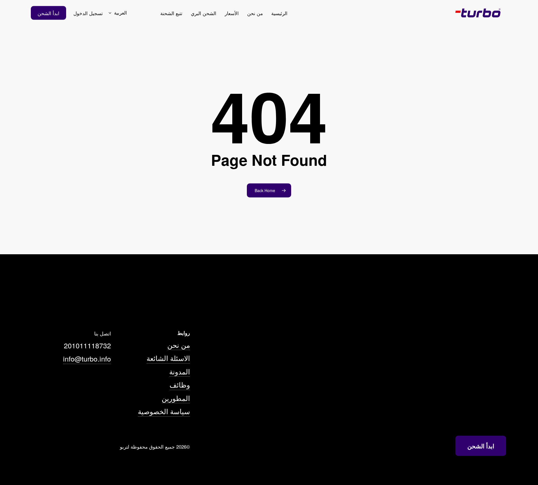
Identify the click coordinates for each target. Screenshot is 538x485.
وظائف (180, 384)
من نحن (178, 345)
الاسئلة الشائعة (168, 358)
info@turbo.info (87, 358)
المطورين (176, 398)
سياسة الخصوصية (164, 411)
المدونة (179, 371)
